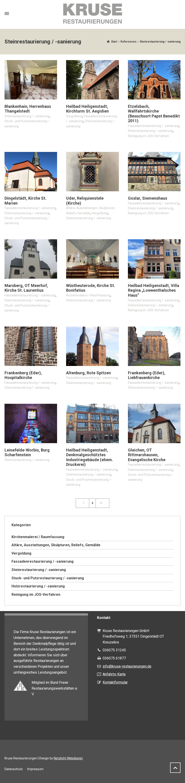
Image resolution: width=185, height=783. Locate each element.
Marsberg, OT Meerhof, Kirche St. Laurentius (26, 288)
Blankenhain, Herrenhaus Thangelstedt (28, 109)
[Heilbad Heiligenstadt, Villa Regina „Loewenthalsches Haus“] (154, 259)
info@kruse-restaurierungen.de (127, 666)
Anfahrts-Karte (114, 674)
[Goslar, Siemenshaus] (154, 171)
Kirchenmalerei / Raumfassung (88, 295)
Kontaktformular (115, 682)
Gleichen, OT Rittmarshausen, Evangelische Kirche (146, 455)
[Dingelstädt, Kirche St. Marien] (31, 171)
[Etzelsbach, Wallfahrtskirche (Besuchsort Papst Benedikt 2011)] (154, 79)
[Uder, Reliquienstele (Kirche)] (92, 171)
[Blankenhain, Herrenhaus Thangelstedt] (31, 79)
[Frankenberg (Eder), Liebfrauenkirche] (154, 346)
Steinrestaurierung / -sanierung (27, 116)
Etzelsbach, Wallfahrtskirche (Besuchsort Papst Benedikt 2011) (154, 113)
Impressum (35, 769)
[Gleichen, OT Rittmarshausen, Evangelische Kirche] (154, 423)
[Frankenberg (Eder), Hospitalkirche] (31, 346)
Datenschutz (14, 769)
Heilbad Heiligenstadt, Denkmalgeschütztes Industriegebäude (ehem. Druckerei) (89, 457)
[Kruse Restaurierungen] (92, 13)
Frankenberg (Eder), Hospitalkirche (23, 375)
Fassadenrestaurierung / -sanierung (153, 126)
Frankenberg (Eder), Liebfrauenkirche (146, 375)
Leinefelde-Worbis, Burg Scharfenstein (27, 452)
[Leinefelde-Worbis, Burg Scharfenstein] (31, 423)
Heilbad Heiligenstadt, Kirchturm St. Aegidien (87, 109)
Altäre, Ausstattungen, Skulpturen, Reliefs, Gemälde (56, 545)
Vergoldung (74, 116)
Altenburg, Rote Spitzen (88, 372)
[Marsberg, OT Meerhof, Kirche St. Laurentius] (31, 259)
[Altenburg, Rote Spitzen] (92, 346)
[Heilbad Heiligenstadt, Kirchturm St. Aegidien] (92, 79)
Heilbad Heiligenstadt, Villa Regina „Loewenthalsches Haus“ (153, 290)
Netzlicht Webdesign (68, 758)
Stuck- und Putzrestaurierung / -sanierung (48, 578)
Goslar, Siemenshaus (147, 198)
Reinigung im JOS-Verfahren (148, 136)
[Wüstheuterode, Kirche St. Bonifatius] (92, 259)
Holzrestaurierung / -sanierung (38, 586)
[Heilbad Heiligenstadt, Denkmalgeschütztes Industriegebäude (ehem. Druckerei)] (92, 423)
